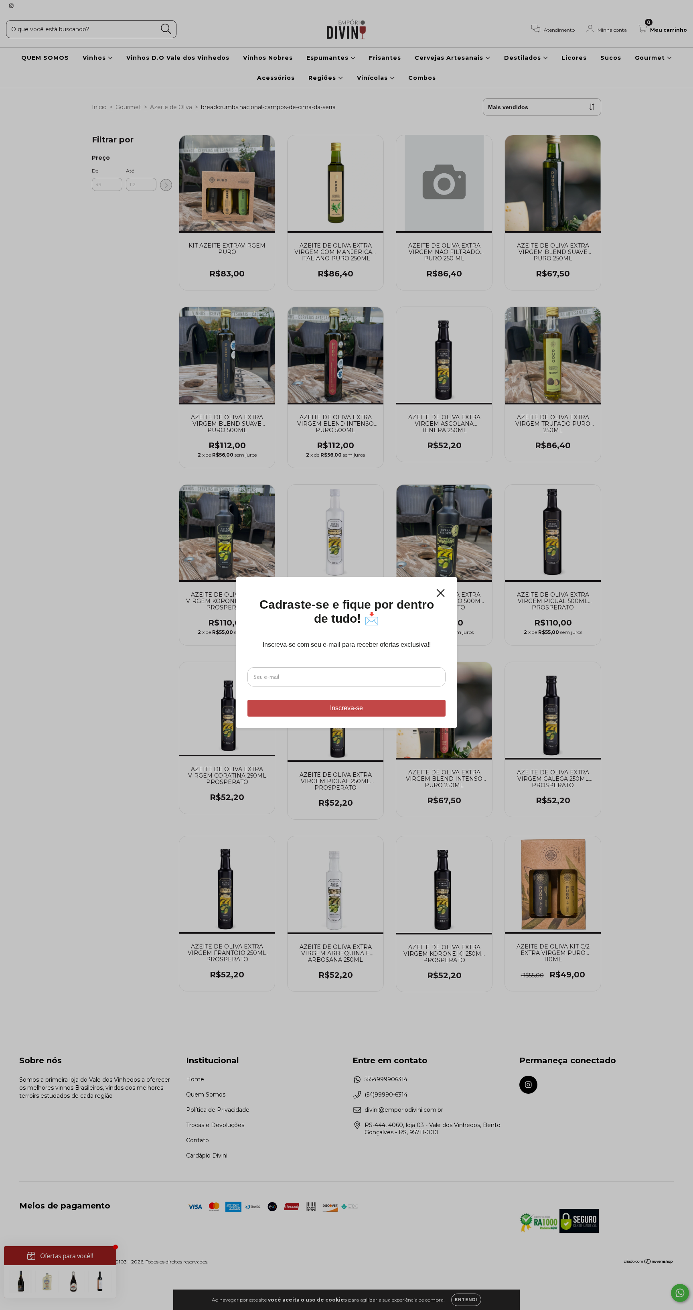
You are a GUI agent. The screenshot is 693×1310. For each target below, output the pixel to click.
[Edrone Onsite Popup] (346, 655)
